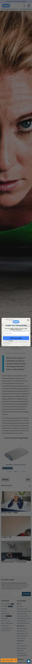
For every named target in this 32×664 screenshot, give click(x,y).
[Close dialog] (28, 320)
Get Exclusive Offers (16, 338)
